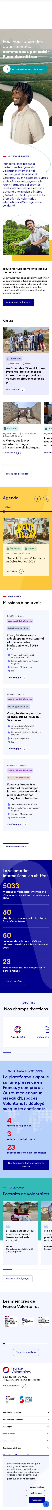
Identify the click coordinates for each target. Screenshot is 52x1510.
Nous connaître (14, 981)
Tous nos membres (26, 1352)
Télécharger (26, 13)
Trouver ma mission (16, 847)
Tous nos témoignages (18, 1278)
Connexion (42, 21)
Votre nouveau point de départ (28, 69)
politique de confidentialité (21, 1479)
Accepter (37, 1500)
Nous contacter (11, 1386)
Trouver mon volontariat (18, 302)
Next (46, 499)
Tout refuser (35, 1493)
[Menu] (47, 21)
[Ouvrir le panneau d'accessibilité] (46, 1504)
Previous (38, 499)
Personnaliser (37, 1487)
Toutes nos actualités (17, 474)
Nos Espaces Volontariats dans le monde (26, 1165)
